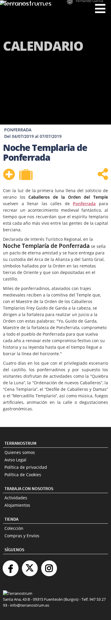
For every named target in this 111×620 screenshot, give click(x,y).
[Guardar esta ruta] (9, 174)
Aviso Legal (15, 460)
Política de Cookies (22, 474)
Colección (13, 528)
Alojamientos (17, 505)
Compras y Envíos (21, 535)
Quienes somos (19, 452)
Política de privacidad (25, 467)
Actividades (15, 498)
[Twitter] (29, 566)
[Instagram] (48, 566)
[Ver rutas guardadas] (26, 175)
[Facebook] (10, 566)
